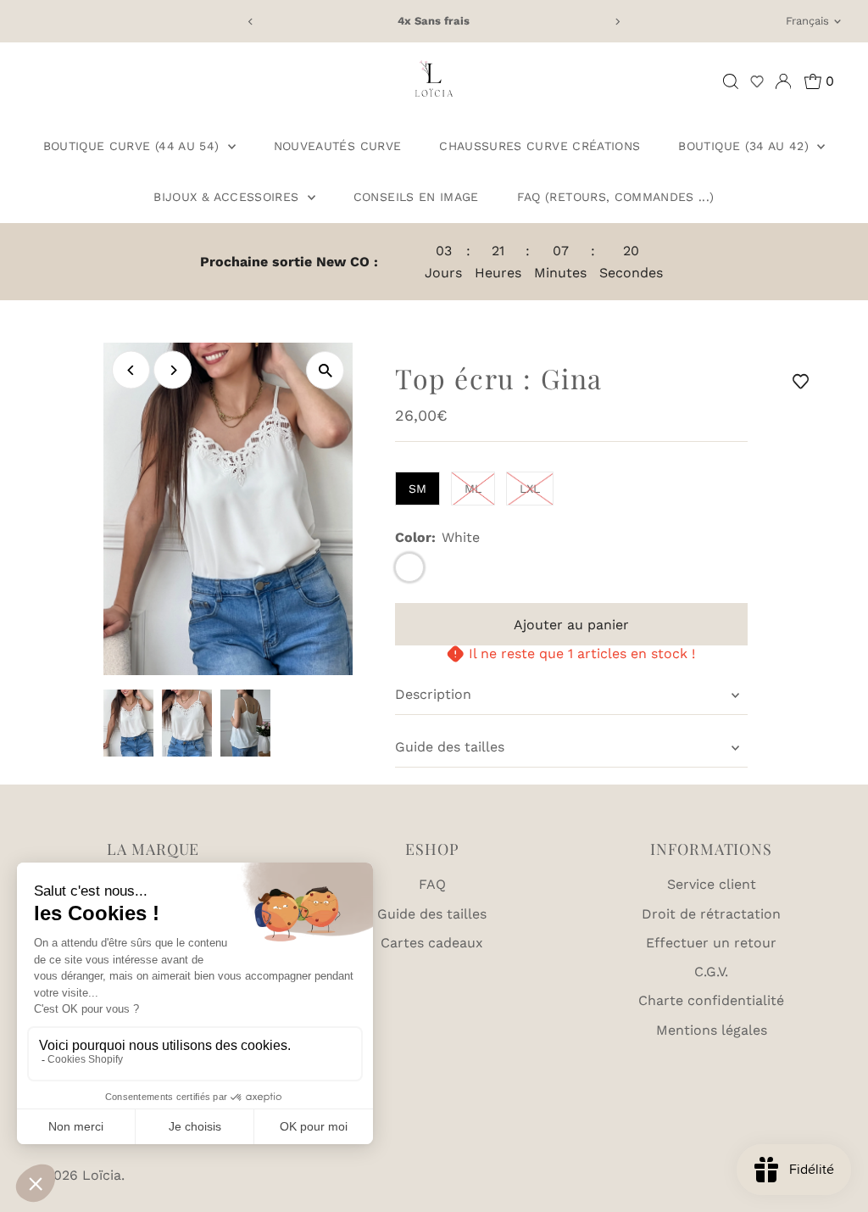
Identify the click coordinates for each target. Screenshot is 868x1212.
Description (433, 694)
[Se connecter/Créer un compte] (783, 81)
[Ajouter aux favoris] (803, 381)
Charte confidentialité (711, 1000)
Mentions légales (711, 1030)
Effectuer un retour (711, 943)
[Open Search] (730, 81)
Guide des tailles (449, 747)
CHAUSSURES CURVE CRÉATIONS (539, 146)
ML (473, 488)
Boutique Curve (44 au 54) (133, 146)
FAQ (432, 884)
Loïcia (101, 1175)
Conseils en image (416, 197)
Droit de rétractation (711, 914)
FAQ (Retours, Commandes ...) (616, 197)
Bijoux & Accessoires (228, 197)
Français (807, 20)
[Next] (617, 22)
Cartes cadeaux (432, 943)
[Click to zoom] (325, 370)
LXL (530, 488)
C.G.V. (711, 971)
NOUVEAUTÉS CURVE (338, 146)
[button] (757, 81)
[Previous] (251, 22)
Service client (711, 884)
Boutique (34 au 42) (745, 146)
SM (417, 488)
